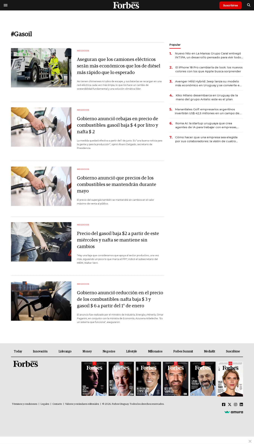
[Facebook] (223, 405)
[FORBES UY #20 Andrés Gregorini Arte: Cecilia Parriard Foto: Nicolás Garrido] (202, 379)
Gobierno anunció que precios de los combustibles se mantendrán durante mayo (116, 184)
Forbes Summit (183, 351)
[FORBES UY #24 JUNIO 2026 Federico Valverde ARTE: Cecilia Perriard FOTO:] (94, 379)
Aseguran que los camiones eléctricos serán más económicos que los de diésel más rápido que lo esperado (118, 66)
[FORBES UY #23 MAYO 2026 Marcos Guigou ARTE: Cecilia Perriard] (121, 379)
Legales (45, 404)
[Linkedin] (241, 405)
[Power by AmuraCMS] (233, 412)
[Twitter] (230, 405)
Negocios (109, 351)
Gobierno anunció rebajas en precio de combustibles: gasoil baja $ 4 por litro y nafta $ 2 (117, 125)
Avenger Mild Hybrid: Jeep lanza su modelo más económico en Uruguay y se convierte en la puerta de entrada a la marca (208, 83)
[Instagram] (235, 405)
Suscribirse (230, 5)
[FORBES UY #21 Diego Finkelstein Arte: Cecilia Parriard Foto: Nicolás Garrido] (175, 379)
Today (18, 351)
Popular (175, 44)
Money (87, 351)
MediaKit (209, 351)
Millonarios (155, 351)
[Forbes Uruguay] (127, 5)
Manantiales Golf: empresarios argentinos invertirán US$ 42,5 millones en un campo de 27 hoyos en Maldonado (207, 111)
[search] (248, 5)
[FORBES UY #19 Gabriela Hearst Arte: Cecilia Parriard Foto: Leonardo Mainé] (229, 379)
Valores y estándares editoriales (82, 404)
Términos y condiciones (24, 404)
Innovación (40, 351)
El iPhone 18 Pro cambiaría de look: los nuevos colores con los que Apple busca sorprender (209, 69)
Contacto (57, 404)
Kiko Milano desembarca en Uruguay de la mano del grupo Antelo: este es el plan (207, 97)
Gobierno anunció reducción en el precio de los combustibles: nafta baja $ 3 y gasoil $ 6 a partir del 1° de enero (120, 299)
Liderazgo (65, 351)
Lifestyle (131, 351)
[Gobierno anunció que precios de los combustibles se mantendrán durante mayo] (41, 186)
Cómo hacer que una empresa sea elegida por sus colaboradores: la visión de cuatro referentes (206, 139)
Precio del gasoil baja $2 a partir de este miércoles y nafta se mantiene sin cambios (118, 240)
